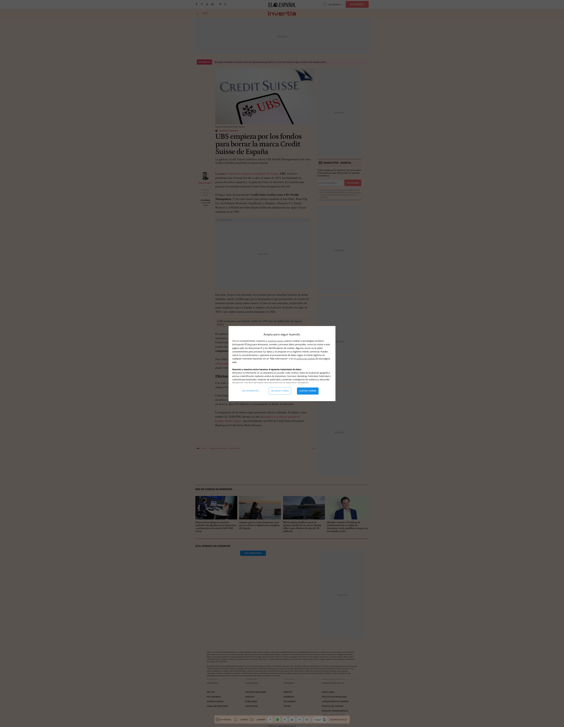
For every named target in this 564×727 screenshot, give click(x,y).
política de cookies (305, 358)
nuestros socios (275, 340)
